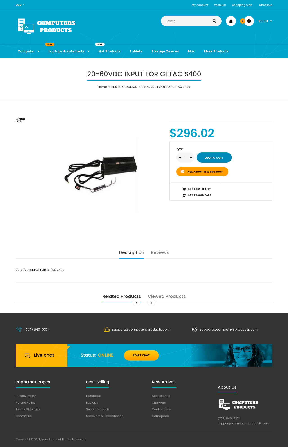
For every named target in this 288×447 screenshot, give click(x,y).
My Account (200, 5)
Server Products (98, 409)
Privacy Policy (26, 396)
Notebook (93, 396)
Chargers (159, 402)
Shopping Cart (242, 5)
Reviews (160, 252)
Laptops (92, 402)
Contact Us (24, 416)
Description (131, 252)
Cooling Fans (161, 409)
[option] (100, 174)
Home (102, 87)
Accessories (161, 396)
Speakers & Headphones (104, 416)
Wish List (220, 5)
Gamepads (160, 416)
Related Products (121, 296)
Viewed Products (167, 296)
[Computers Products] (56, 35)
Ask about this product (205, 172)
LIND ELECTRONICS (124, 87)
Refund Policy (25, 402)
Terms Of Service (28, 409)
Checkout (265, 5)
